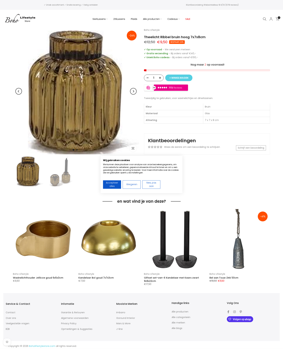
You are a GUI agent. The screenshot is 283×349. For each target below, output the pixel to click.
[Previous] (18, 91)
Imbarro (120, 312)
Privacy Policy (68, 323)
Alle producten (151, 19)
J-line (119, 329)
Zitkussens (119, 19)
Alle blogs (177, 328)
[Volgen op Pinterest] (240, 312)
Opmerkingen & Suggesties (76, 329)
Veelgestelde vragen (17, 323)
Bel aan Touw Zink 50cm (223, 277)
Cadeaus (172, 19)
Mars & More (123, 323)
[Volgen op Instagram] (234, 312)
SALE (187, 19)
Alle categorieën (181, 317)
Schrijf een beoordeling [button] (251, 147)
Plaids (134, 19)
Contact (10, 312)
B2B (8, 329)
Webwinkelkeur (211, 4)
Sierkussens (99, 19)
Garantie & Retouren (73, 312)
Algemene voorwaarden (75, 318)
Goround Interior (125, 318)
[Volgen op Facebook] (228, 312)
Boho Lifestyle (21, 274)
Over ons (11, 318)
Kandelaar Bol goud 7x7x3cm (96, 277)
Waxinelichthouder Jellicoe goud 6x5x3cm (38, 277)
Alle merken (178, 322)
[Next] (133, 91)
